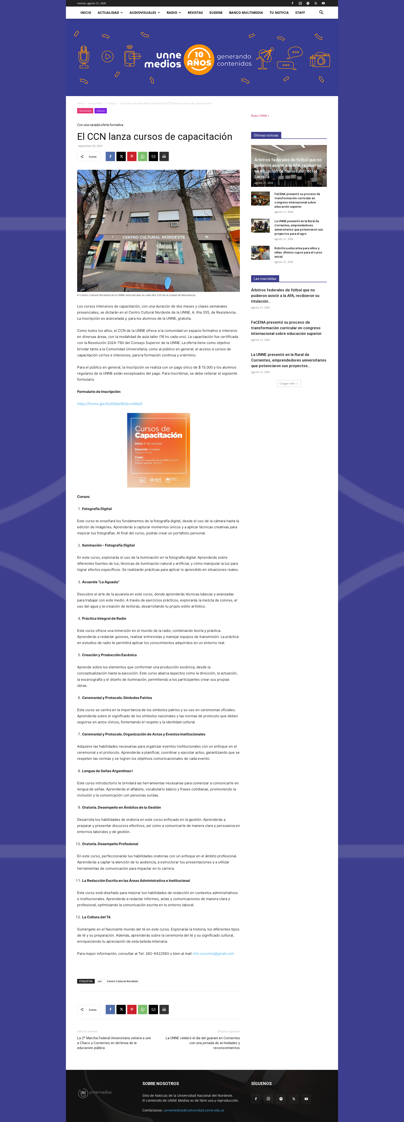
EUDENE (216, 12)
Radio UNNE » (260, 116)
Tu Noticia (279, 12)
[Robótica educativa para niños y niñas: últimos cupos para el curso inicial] (260, 253)
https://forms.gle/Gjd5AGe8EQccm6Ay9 (109, 404)
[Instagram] (300, 3)
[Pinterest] (132, 156)
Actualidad (108, 12)
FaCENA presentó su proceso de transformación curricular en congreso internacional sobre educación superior (286, 328)
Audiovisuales (143, 12)
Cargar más (287, 383)
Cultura (111, 103)
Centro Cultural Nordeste (122, 981)
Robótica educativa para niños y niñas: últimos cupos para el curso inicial (298, 252)
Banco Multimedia (246, 12)
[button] (321, 13)
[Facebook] (292, 3)
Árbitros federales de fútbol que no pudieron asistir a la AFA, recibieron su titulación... (285, 296)
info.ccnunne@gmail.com (213, 953)
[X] (315, 3)
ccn (100, 981)
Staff (300, 12)
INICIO (85, 12)
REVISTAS (195, 12)
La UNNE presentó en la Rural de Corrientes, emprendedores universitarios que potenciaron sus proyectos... (288, 360)
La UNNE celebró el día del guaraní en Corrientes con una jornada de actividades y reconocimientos (203, 1043)
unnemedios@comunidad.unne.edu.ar (194, 1110)
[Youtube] (323, 3)
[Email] (153, 156)
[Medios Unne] (202, 57)
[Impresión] (164, 156)
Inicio (80, 103)
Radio (172, 12)
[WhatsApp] (142, 156)
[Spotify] (307, 3)
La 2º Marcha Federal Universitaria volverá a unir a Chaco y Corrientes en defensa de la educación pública (114, 1043)
